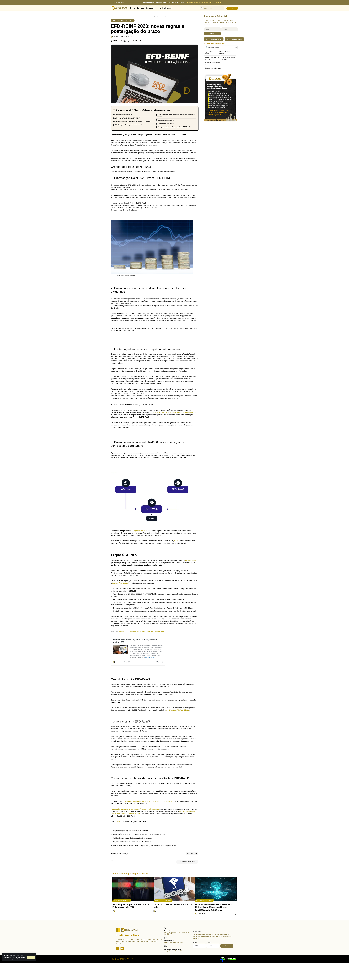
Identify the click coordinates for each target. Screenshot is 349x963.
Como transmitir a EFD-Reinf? (166, 123)
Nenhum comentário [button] (188, 862)
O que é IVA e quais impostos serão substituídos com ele (130, 830)
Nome (195, 942)
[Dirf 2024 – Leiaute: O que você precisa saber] (174, 889)
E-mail (209, 942)
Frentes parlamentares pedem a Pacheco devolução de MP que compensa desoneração (139, 834)
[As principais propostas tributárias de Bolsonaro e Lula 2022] (133, 889)
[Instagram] (214, 39)
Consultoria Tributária (228, 57)
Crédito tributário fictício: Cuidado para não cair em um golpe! (132, 838)
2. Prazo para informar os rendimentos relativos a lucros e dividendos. (133, 121)
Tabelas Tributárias (224, 52)
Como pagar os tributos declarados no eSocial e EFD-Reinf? (174, 127)
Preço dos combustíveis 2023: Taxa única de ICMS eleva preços (132, 842)
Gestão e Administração (212, 57)
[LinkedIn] (234, 39)
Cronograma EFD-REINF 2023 (123, 114)
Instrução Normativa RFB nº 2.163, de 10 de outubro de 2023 (148, 801)
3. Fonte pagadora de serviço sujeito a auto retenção (128, 125)
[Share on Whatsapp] (125, 41)
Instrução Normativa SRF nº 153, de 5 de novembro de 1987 (174, 412)
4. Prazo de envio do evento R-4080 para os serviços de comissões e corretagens (175, 116)
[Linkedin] (122, 948)
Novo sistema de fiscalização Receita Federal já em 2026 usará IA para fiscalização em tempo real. (213, 907)
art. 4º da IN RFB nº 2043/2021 (177, 710)
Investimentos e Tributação (213, 68)
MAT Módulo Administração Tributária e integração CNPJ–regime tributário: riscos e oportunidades (144, 845)
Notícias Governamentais (123, 20)
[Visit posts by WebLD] (112, 37)
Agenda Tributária (210, 52)
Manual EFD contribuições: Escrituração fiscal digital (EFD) (142, 631)
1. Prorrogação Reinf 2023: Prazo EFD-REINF (127, 118)
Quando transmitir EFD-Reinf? (166, 120)
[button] (31, 957)
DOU (118, 821)
